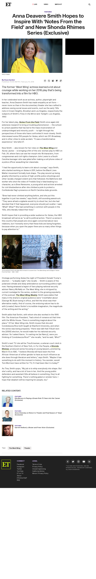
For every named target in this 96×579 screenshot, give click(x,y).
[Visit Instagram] (78, 462)
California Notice (38, 471)
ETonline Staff (22, 478)
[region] (79, 47)
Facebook (20, 464)
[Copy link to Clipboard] (60, 81)
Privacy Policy (37, 467)
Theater (27, 448)
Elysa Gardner (9, 80)
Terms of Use (37, 464)
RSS (18, 480)
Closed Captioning (39, 469)
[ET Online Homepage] (8, 4)
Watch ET (58, 4)
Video (46, 4)
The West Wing (14, 448)
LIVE (35, 4)
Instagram (20, 467)
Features (48, 12)
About (19, 476)
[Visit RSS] (89, 462)
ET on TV (20, 473)
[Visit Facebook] (68, 462)
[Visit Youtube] (84, 461)
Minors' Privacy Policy (40, 473)
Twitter (19, 469)
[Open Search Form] (89, 4)
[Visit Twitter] (73, 462)
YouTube (20, 471)
